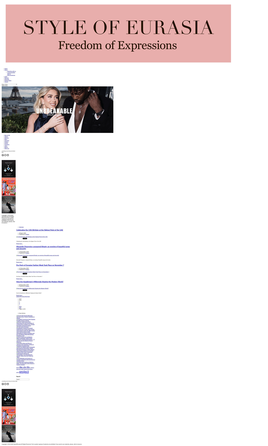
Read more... (19, 243)
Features (6, 77)
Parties (6, 143)
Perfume (6, 138)
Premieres (6, 144)
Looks (5, 76)
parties (31, 369)
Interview (6, 79)
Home (5, 68)
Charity (6, 81)
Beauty (6, 147)
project (24, 371)
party (17, 372)
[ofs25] (9, 213)
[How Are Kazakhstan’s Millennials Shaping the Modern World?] (32, 288)
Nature (6, 136)
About (6, 70)
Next (20, 306)
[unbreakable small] (9, 177)
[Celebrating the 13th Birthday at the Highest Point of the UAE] (32, 236)
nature (25, 369)
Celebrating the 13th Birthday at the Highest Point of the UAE (39, 230)
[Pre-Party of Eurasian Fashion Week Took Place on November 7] (32, 272)
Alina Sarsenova (11, 75)
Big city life (7, 135)
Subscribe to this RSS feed (23, 296)
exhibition (32, 367)
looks (22, 369)
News (5, 145)
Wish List (6, 148)
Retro (5, 139)
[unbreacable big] (57, 132)
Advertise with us (11, 71)
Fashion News (7, 80)
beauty (18, 367)
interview (18, 369)
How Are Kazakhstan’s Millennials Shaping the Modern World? (39, 282)
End (20, 307)
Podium (6, 141)
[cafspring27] (9, 195)
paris (28, 369)
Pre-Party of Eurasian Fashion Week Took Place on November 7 (40, 265)
